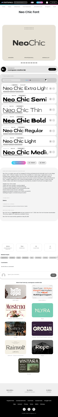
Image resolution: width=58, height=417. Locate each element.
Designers (47, 6)
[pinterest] (33, 409)
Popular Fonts (10, 400)
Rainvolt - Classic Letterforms (15, 355)
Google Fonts (47, 400)
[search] (20, 2)
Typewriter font (16, 212)
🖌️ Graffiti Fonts (38, 6)
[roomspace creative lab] (4, 69)
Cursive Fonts (38, 400)
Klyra (42, 318)
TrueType (15, 85)
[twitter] (29, 409)
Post (53, 275)
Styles (9, 6)
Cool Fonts (30, 400)
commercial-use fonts (30, 392)
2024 (8, 246)
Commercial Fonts (21, 400)
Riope (42, 355)
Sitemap (42, 404)
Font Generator (27, 6)
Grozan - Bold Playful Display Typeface (42, 337)
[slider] (30, 80)
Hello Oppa (15, 300)
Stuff (54, 6)
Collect (33, 162)
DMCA (36, 404)
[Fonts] (7, 2)
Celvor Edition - (42, 300)
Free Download (20, 162)
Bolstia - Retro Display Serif (15, 318)
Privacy (26, 404)
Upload (40, 2)
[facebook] (24, 409)
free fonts (9, 392)
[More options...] (53, 88)
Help (14, 404)
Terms (31, 404)
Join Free (53, 2)
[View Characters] (50, 88)
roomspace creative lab (17, 70)
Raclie (15, 337)
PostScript (23, 85)
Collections (17, 6)
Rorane (29, 374)
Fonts (3, 6)
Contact (52, 69)
